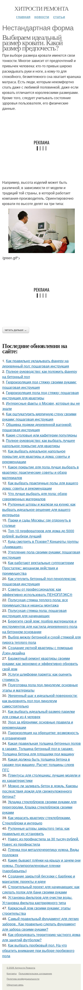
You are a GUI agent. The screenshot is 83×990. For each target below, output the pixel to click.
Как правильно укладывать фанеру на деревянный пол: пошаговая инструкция (35, 363)
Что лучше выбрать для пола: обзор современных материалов (34, 496)
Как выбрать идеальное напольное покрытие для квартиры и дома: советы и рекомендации (36, 456)
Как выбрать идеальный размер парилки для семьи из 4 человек (38, 714)
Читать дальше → (16, 330)
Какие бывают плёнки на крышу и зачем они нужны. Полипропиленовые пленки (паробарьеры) (41, 865)
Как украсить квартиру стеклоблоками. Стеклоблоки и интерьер (36, 820)
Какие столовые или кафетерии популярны (41, 435)
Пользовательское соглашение (35, 973)
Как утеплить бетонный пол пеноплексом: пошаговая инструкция (39, 581)
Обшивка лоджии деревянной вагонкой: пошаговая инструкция (37, 427)
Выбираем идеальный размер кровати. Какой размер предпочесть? (32, 42)
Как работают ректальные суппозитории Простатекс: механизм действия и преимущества (38, 568)
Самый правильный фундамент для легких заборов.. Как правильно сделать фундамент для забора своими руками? (40, 924)
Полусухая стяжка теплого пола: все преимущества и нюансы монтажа (35, 602)
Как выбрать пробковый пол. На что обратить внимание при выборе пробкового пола (38, 950)
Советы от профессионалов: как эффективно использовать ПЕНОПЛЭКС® (37, 592)
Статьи (59, 16)
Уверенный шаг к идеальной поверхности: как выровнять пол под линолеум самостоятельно (39, 701)
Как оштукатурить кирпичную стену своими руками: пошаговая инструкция (39, 416)
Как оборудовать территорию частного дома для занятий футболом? (41, 937)
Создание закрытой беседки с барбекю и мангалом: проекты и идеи (38, 879)
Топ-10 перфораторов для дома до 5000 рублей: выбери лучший (38, 533)
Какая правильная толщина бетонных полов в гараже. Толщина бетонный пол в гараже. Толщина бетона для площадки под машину (41, 748)
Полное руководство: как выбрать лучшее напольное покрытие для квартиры (38, 443)
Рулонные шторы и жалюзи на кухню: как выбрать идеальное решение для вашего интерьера (38, 509)
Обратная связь (15, 984)
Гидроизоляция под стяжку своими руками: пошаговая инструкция (39, 384)
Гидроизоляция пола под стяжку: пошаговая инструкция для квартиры (40, 395)
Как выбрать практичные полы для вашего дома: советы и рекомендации (40, 485)
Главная (23, 16)
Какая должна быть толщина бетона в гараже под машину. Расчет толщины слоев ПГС (38, 764)
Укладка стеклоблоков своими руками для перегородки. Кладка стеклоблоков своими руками (39, 807)
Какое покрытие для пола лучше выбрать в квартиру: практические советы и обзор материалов (40, 472)
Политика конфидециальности (23, 978)
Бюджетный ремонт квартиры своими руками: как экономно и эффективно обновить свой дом (40, 663)
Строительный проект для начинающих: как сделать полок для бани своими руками (40, 889)
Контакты (12, 973)
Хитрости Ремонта (41, 8)
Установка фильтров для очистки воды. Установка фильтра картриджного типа (37, 900)
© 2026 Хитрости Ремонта (21, 967)
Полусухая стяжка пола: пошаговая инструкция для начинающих (34, 613)
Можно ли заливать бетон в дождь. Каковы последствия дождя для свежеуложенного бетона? (40, 791)
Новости (41, 16)
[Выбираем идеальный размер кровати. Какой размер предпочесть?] (41, 231)
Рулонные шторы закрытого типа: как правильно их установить (35, 831)
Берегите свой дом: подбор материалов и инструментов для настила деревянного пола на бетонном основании (39, 626)
